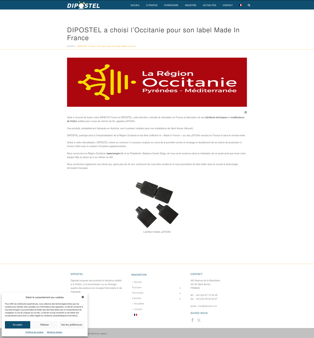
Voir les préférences (71, 324)
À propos (151, 5)
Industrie (190, 5)
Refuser (44, 324)
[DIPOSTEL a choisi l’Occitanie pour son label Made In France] (157, 82)
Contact (228, 5)
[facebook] (192, 320)
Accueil (135, 5)
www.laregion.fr (115, 153)
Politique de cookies (35, 332)
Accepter (17, 324)
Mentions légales (54, 332)
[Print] (245, 112)
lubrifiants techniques (216, 117)
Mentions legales (99, 333)
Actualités (209, 5)
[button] (82, 297)
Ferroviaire (171, 5)
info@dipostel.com (207, 306)
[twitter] (199, 320)
